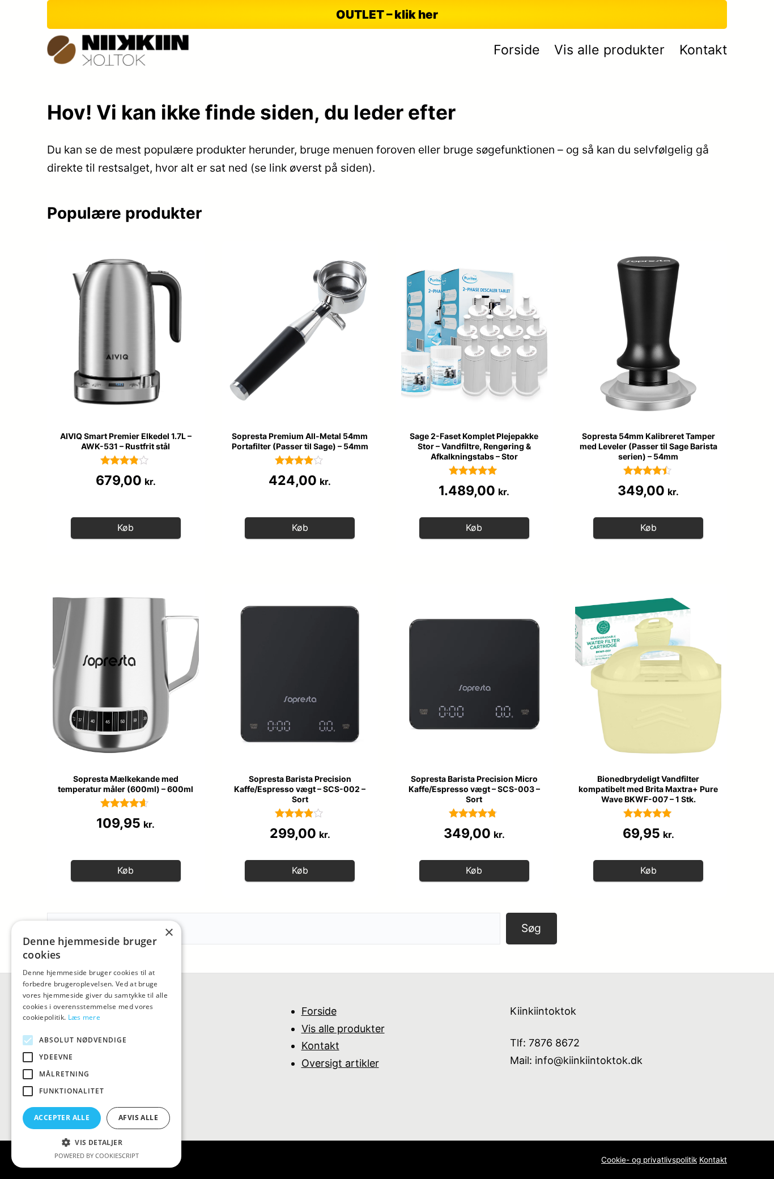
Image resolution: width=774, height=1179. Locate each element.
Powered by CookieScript (96, 1155)
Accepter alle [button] (62, 1117)
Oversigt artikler (340, 1063)
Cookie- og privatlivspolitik (649, 1159)
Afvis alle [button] (138, 1117)
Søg (531, 928)
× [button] (168, 933)
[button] (96, 1142)
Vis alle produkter (343, 1029)
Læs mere (84, 1017)
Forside (319, 1011)
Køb (125, 527)
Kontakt (320, 1046)
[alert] (96, 1044)
